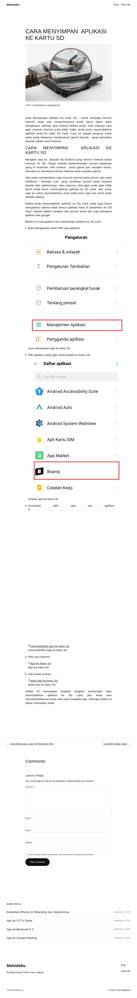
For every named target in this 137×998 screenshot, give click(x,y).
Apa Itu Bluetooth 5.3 (20, 929)
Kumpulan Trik (54, 105)
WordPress (125, 990)
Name (28, 818)
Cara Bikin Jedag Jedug (115, 743)
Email (28, 830)
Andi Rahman (39, 105)
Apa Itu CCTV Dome (19, 920)
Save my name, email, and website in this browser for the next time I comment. (61, 854)
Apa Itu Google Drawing (22, 937)
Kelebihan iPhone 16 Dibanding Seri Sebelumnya (38, 912)
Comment (30, 787)
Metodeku (13, 4)
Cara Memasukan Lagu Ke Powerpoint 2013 (31, 743)
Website (28, 842)
